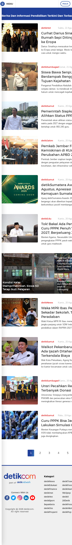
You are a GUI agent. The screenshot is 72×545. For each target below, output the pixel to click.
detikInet (48, 493)
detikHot (48, 496)
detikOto (48, 508)
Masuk (65, 4)
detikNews (49, 481)
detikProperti (50, 512)
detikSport (49, 500)
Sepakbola (49, 504)
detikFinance (50, 489)
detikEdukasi (50, 485)
